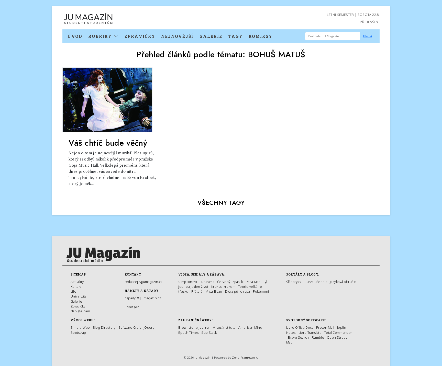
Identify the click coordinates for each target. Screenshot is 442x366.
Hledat (367, 36)
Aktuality (77, 281)
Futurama (207, 281)
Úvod (75, 36)
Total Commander (338, 332)
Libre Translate (310, 332)
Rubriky (100, 36)
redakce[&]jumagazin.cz (144, 281)
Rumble (318, 337)
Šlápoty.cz (294, 281)
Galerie (211, 36)
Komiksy (260, 36)
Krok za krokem (223, 286)
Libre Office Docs (299, 327)
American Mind (250, 327)
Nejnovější (177, 36)
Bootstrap (78, 332)
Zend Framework (244, 357)
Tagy (235, 36)
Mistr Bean (213, 291)
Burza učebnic (315, 281)
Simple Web (80, 327)
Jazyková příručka (343, 281)
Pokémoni (261, 291)
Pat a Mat (253, 281)
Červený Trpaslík (230, 281)
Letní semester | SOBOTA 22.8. (353, 14)
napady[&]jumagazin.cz (143, 298)
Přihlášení (370, 21)
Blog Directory (104, 327)
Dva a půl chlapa (237, 291)
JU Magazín (203, 357)
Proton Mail (325, 327)
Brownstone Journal (193, 327)
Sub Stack (209, 332)
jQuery (148, 327)
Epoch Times (188, 332)
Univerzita (79, 296)
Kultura (76, 286)
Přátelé (197, 291)
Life (73, 291)
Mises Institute (224, 327)
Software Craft (129, 327)
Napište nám (80, 311)
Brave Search (299, 337)
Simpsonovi (187, 281)
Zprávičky (140, 36)
